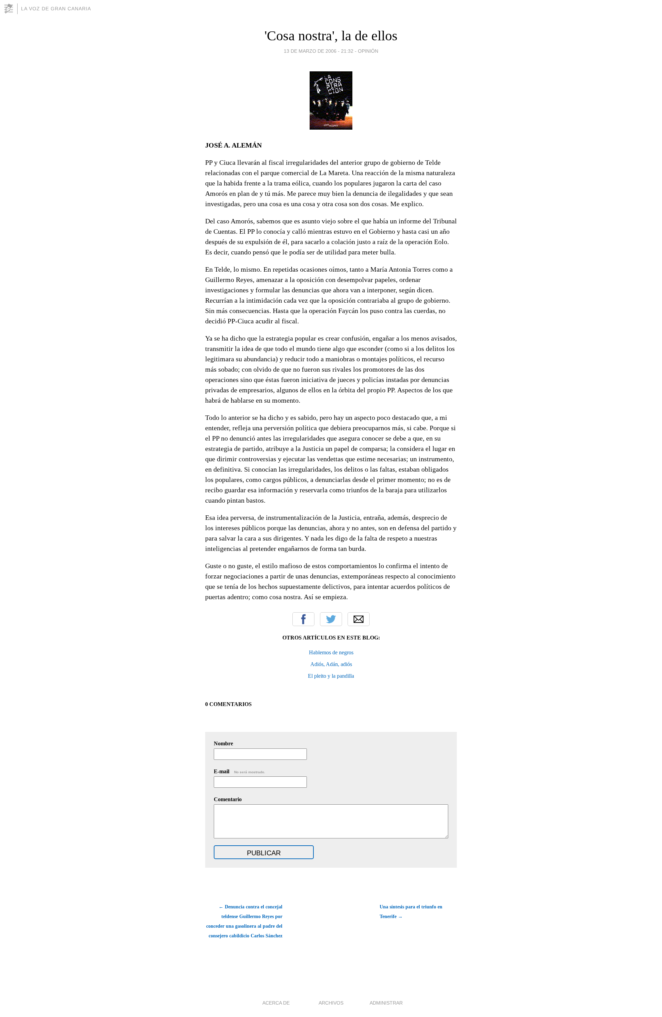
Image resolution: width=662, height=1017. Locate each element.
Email (359, 619)
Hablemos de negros (331, 652)
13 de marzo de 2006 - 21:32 (318, 51)
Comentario (228, 799)
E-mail (239, 771)
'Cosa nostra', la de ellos (331, 35)
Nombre (223, 743)
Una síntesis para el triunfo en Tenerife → (411, 911)
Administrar (386, 1003)
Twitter (331, 619)
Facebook (303, 619)
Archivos (331, 1003)
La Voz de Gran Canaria (56, 8)
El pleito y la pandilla (331, 676)
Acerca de (276, 1003)
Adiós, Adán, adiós (331, 664)
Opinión (368, 51)
